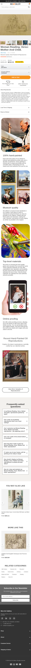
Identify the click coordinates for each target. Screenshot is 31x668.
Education (22, 569)
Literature (26, 571)
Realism (3, 577)
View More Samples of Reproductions (15, 389)
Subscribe (15, 600)
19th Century (4, 569)
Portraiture (14, 574)
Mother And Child (5, 574)
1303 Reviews (9, 56)
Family (3, 571)
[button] (4, 367)
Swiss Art (10, 577)
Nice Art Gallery (15, 4)
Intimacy (19, 571)
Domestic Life (13, 569)
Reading (22, 574)
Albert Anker (3, 52)
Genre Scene (10, 571)
